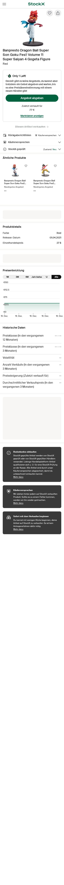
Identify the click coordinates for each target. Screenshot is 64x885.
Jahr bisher (37, 277)
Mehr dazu (35, 476)
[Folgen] (26, 165)
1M (7, 277)
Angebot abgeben (32, 98)
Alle (56, 277)
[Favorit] (49, 13)
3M (17, 277)
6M (27, 277)
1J (47, 277)
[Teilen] (57, 13)
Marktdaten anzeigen (32, 115)
